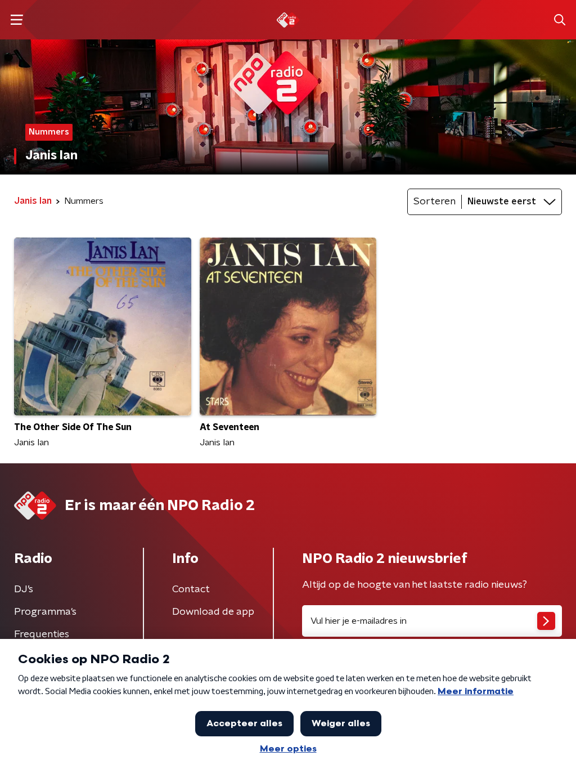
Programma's (45, 612)
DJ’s (23, 589)
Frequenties (41, 634)
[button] (17, 20)
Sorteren (434, 201)
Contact (191, 589)
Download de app (213, 612)
